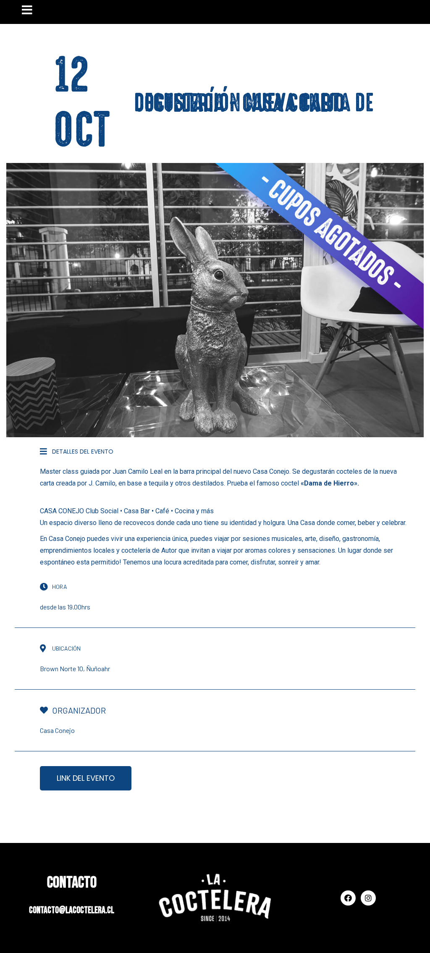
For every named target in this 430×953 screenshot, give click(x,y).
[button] (85, 778)
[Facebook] (348, 898)
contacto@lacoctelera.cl (71, 910)
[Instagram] (368, 898)
